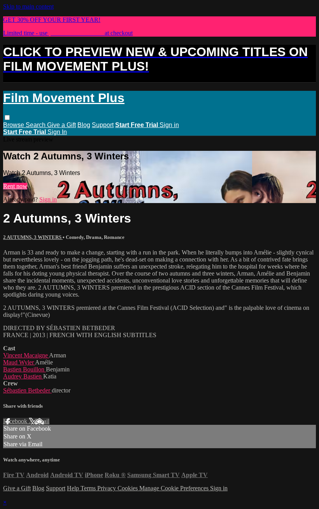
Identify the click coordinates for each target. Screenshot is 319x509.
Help (74, 488)
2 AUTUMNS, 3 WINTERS (33, 237)
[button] (7, 117)
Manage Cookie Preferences (174, 488)
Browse (14, 125)
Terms (89, 488)
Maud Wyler (19, 362)
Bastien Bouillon (24, 369)
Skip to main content (28, 6)
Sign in (169, 125)
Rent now (15, 186)
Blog (83, 125)
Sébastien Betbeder (27, 390)
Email (42, 421)
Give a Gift (61, 125)
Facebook (16, 421)
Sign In (57, 132)
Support (103, 125)
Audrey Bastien (23, 376)
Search (36, 125)
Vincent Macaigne (26, 355)
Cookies (128, 488)
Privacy (107, 488)
